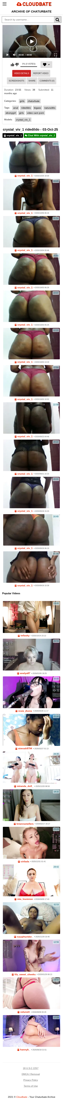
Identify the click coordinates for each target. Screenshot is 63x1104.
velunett (25, 1012)
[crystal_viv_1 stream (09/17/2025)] (31, 567)
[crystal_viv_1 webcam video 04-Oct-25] (31, 231)
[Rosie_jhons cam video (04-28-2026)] (31, 692)
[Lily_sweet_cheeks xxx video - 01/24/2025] (31, 955)
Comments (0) (47, 81)
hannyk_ (24, 1049)
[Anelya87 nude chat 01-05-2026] (31, 654)
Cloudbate (21, 1097)
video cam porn (35, 113)
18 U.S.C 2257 (30, 1068)
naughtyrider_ (24, 936)
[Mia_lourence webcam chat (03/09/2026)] (31, 880)
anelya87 (24, 673)
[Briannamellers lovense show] (31, 805)
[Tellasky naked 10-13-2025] (31, 617)
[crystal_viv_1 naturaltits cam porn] (31, 530)
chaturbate (34, 101)
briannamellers (25, 824)
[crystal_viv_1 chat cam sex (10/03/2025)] (31, 269)
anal (15, 107)
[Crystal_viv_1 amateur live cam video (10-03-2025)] (31, 343)
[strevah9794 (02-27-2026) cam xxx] (31, 730)
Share (31, 81)
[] (57, 19)
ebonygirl (11, 113)
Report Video (40, 73)
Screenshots (16, 81)
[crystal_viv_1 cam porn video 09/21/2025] (31, 455)
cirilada (24, 861)
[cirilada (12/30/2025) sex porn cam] (31, 843)
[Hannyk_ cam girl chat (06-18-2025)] (31, 1031)
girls (22, 101)
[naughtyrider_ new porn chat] (31, 918)
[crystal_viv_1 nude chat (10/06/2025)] (31, 194)
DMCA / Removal (31, 1074)
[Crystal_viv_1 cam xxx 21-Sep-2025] (31, 418)
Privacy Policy (30, 1080)
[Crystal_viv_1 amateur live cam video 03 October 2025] (31, 381)
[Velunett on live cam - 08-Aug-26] (31, 993)
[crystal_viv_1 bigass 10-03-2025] (31, 306)
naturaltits (49, 107)
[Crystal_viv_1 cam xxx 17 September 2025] (31, 492)
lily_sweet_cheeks (25, 974)
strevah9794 (24, 748)
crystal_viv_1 (23, 119)
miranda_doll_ (24, 786)
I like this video (12, 64)
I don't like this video (17, 64)
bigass (37, 107)
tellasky (25, 635)
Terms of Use (31, 1086)
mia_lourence (25, 899)
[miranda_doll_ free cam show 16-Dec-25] (31, 767)
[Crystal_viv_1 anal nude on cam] (31, 157)
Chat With (41, 135)
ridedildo (26, 107)
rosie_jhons (25, 711)
